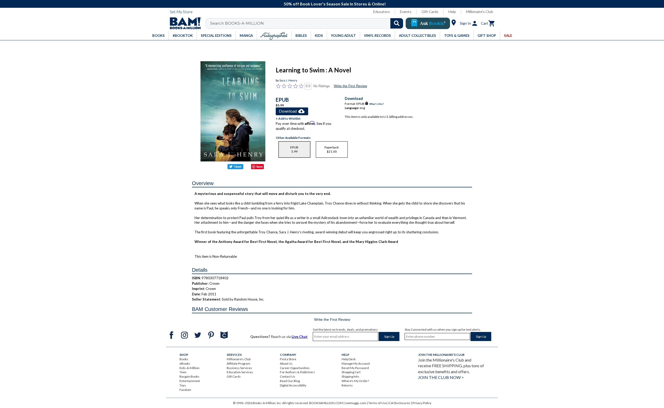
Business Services (239, 368)
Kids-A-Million (189, 368)
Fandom (185, 390)
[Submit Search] (396, 23)
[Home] (184, 23)
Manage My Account (356, 363)
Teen (182, 372)
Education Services (240, 372)
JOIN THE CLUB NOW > (441, 377)
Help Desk (349, 359)
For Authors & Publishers (297, 372)
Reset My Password (355, 368)
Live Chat (300, 336)
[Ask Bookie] (428, 23)
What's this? (376, 104)
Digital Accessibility (293, 385)
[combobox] (308, 23)
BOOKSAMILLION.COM (326, 403)
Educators (381, 11)
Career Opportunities (295, 368)
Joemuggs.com (355, 403)
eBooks (184, 363)
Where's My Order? (355, 381)
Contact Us (287, 376)
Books (183, 359)
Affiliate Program (238, 363)
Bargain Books (189, 376)
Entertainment (189, 381)
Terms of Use (377, 403)
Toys (182, 385)
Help (452, 11)
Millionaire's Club (479, 11)
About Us (286, 363)
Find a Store (288, 359)
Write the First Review (350, 86)
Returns (347, 385)
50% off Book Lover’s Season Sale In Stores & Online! (335, 3)
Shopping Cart (351, 372)
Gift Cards (429, 11)
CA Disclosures (399, 403)
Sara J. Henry (288, 80)
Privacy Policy (421, 403)
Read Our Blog (290, 381)
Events (405, 11)
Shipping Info (350, 376)
